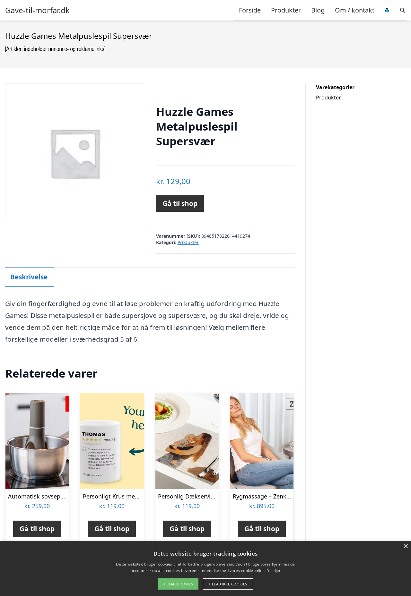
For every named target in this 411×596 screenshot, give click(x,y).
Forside (250, 10)
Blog (318, 10)
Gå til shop (179, 203)
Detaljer (273, 570)
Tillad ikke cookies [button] (228, 584)
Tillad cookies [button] (178, 584)
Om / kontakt (354, 10)
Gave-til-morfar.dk (37, 10)
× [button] (405, 546)
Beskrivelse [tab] (29, 276)
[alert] (205, 568)
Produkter (286, 10)
